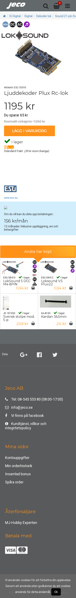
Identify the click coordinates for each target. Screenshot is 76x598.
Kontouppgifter (17, 458)
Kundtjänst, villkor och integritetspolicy (25, 425)
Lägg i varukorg (29, 131)
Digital (28, 16)
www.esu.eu (11, 197)
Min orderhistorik (18, 466)
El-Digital (15, 16)
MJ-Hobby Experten (21, 522)
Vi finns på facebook (27, 415)
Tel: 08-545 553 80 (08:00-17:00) (37, 399)
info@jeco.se (22, 407)
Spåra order (14, 482)
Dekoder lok (43, 16)
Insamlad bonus (18, 474)
